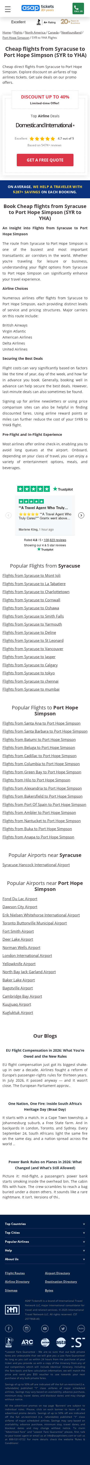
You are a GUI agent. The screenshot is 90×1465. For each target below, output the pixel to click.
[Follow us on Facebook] (9, 1328)
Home (6, 32)
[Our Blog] (81, 1328)
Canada (53, 32)
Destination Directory (61, 1281)
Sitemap (11, 1290)
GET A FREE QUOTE (45, 160)
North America (35, 32)
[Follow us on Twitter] (63, 1328)
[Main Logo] (38, 8)
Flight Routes (15, 1273)
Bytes (49, 1290)
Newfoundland (71, 32)
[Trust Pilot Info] (70, 22)
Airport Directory (57, 1273)
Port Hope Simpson (15, 38)
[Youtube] (45, 1328)
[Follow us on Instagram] (27, 1328)
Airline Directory (17, 1281)
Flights (18, 32)
